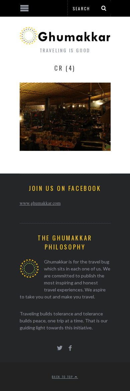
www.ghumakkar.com (40, 203)
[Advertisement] (55, 366)
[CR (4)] (65, 149)
